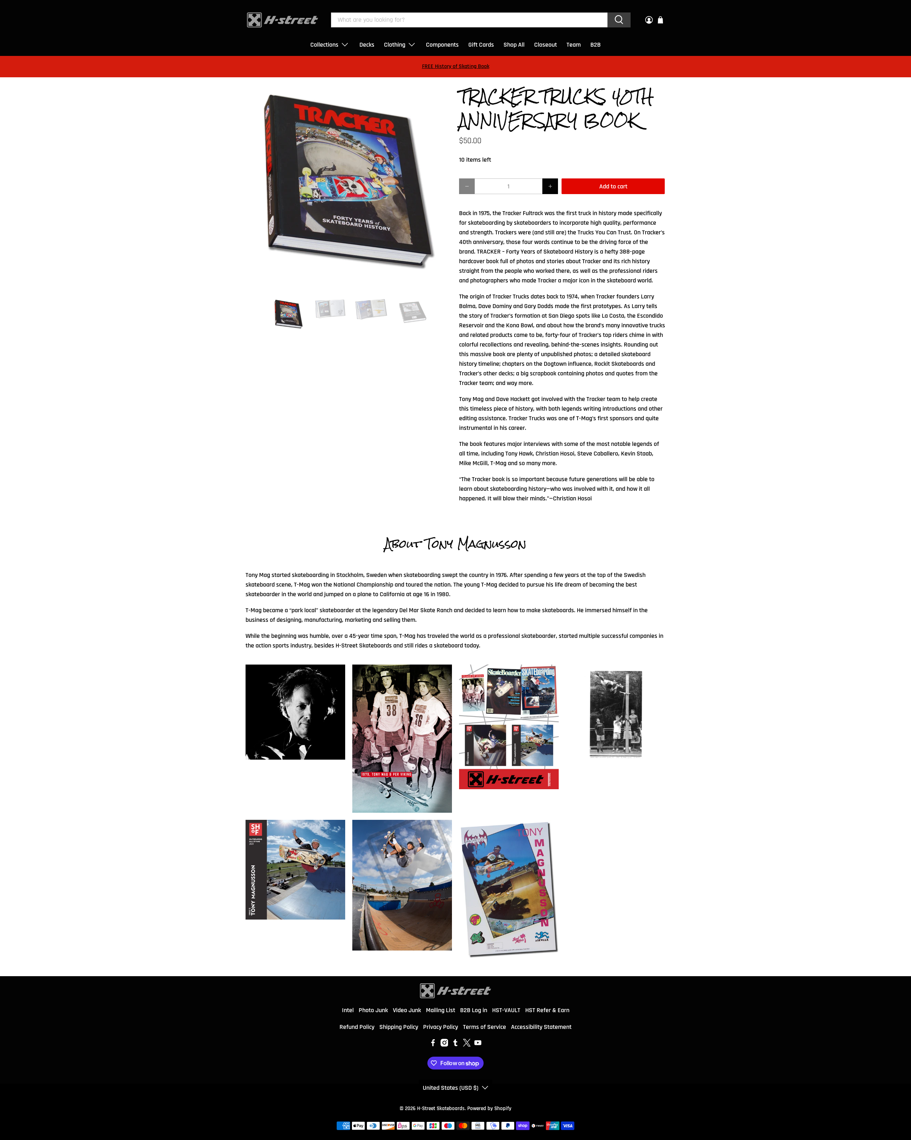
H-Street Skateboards (441, 1108)
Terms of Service (484, 1027)
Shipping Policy (398, 1027)
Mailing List (440, 1010)
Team (574, 45)
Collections (324, 45)
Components (442, 45)
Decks (366, 45)
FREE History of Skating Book (455, 66)
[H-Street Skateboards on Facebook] (433, 1045)
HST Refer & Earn (547, 1010)
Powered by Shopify (489, 1108)
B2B (595, 45)
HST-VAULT (506, 1010)
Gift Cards (481, 45)
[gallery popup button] (295, 712)
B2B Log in (473, 1010)
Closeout (545, 45)
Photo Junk (373, 1010)
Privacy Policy (440, 1027)
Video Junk (407, 1010)
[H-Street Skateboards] (282, 19)
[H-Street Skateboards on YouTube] (478, 1045)
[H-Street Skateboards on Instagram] (444, 1045)
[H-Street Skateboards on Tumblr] (455, 1045)
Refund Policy (356, 1027)
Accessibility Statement (541, 1027)
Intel (348, 1010)
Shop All (514, 45)
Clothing (394, 45)
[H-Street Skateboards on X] (467, 1045)
